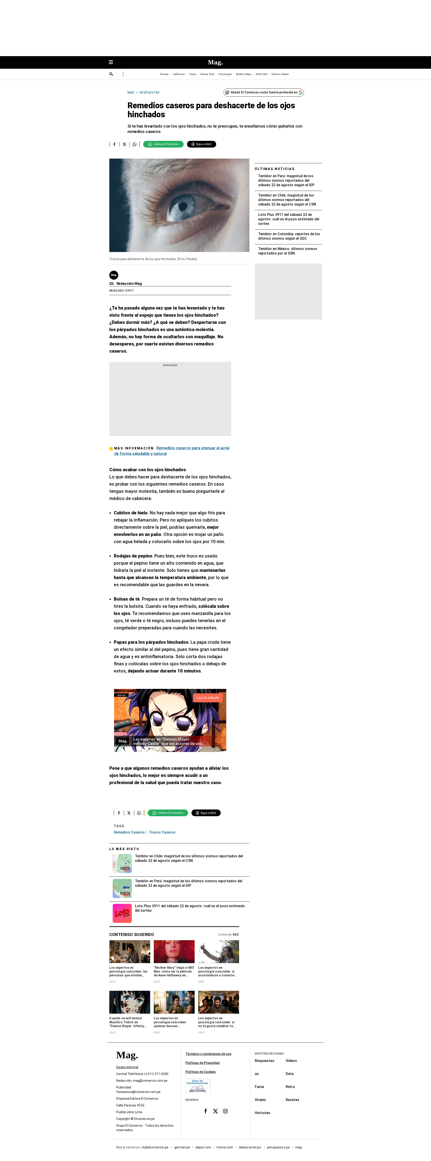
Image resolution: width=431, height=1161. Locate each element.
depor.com (203, 1147)
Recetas (292, 1100)
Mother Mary (243, 74)
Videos (291, 1061)
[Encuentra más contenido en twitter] (124, 144)
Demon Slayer (280, 74)
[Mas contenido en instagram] (225, 1111)
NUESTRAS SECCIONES (269, 1053)
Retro (290, 1087)
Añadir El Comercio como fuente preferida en (264, 92)
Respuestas (264, 1061)
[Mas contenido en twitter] (215, 1111)
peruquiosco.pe (278, 1147)
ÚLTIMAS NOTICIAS (275, 169)
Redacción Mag (129, 283)
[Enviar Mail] (112, 283)
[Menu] (113, 62)
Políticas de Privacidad (202, 1063)
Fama (259, 1087)
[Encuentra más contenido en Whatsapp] (135, 144)
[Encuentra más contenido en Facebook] (114, 144)
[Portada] (127, 1063)
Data (290, 1074)
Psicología (225, 74)
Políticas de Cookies (200, 1072)
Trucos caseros (162, 832)
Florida (164, 74)
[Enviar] (111, 74)
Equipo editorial (127, 1067)
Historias (262, 1113)
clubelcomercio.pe (155, 1147)
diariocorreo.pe (250, 1147)
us (257, 1074)
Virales (260, 1100)
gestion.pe (182, 1147)
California (179, 74)
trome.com (225, 1147)
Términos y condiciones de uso (208, 1054)
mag (298, 1147)
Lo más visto (124, 849)
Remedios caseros (129, 832)
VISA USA (261, 74)
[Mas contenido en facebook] (206, 1111)
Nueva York (207, 74)
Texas (192, 74)
